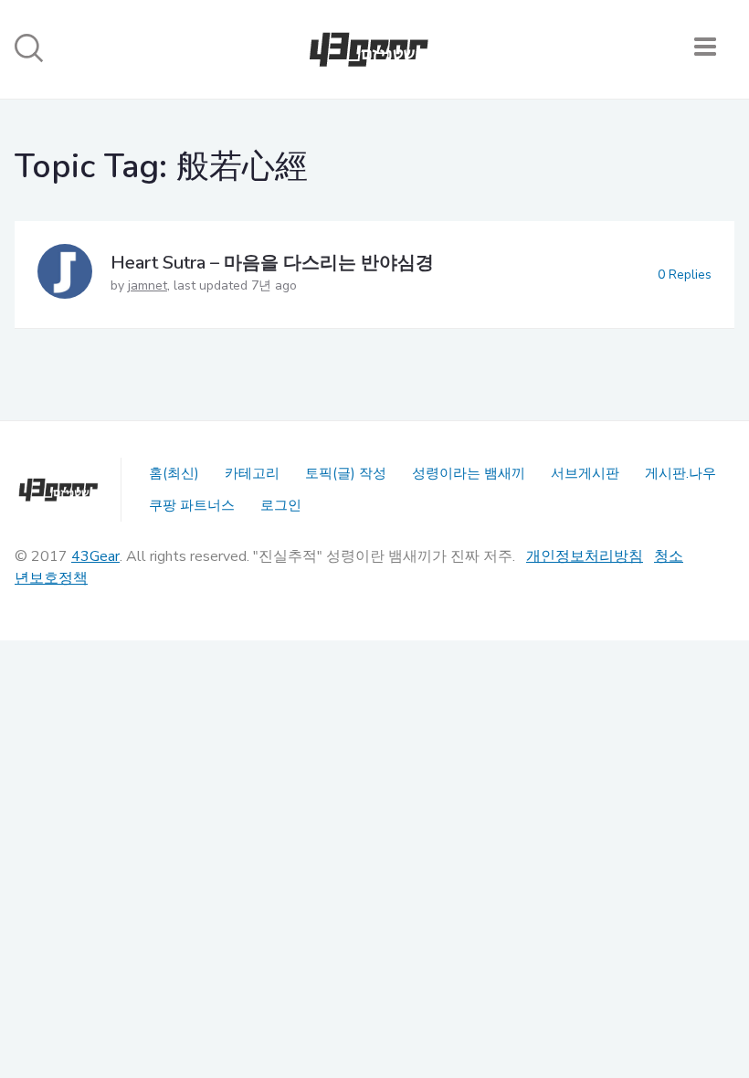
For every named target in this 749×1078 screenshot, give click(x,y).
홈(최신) (174, 473)
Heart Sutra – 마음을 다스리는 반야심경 (272, 262)
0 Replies (685, 274)
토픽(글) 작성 (345, 473)
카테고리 (252, 473)
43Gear (95, 556)
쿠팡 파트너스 (192, 505)
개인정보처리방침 (584, 556)
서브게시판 (585, 473)
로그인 (280, 505)
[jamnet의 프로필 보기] (64, 274)
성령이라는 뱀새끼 (468, 473)
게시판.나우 (680, 473)
